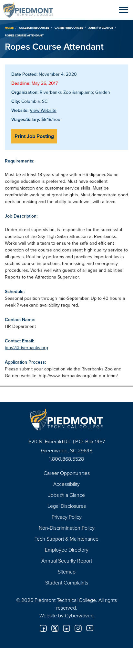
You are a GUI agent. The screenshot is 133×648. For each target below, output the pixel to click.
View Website (43, 110)
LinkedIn (66, 628)
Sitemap (67, 571)
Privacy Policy (67, 516)
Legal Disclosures (66, 505)
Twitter (54, 628)
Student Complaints (66, 582)
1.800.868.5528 (66, 458)
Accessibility (66, 483)
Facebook (43, 628)
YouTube (89, 628)
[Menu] (123, 9)
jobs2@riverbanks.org (26, 347)
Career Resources (69, 27)
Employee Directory (66, 549)
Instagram (78, 628)
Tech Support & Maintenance (66, 538)
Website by (66, 615)
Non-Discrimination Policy (67, 527)
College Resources (34, 27)
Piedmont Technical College (30, 9)
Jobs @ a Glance (100, 27)
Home (9, 27)
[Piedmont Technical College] (66, 419)
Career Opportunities (67, 472)
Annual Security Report (66, 560)
